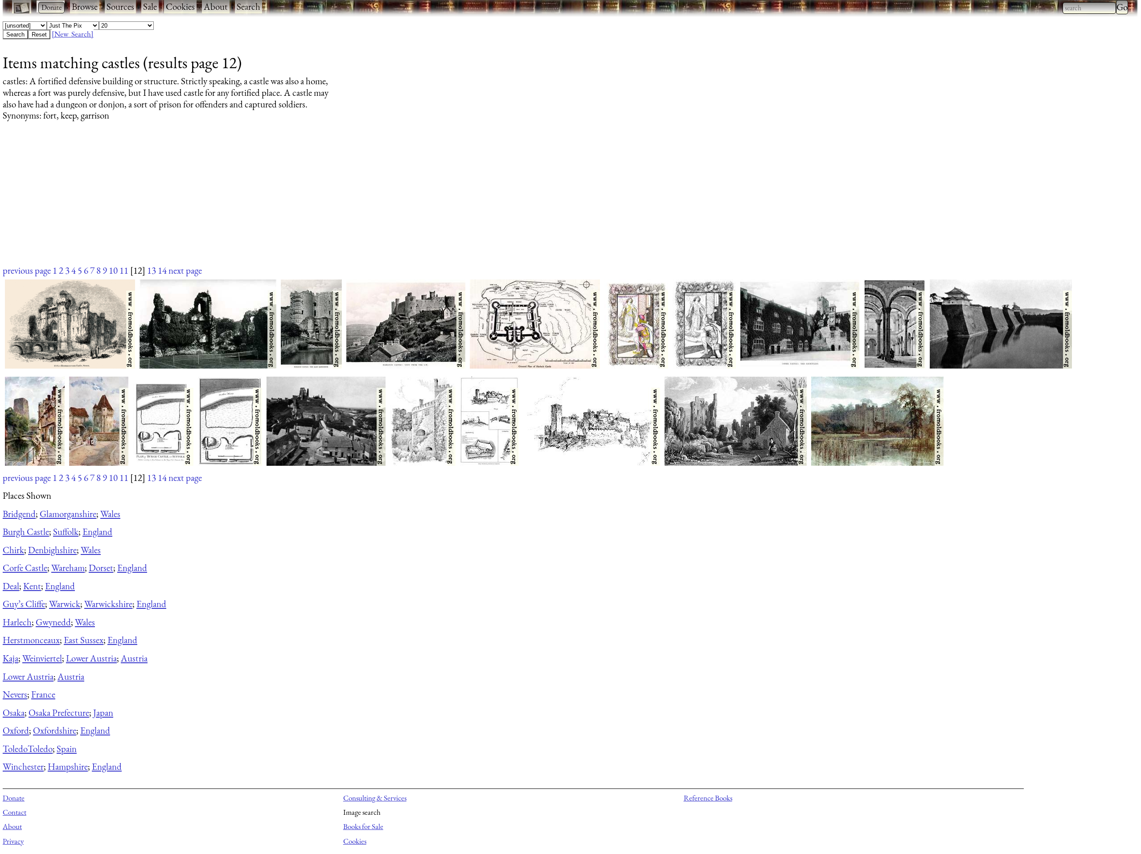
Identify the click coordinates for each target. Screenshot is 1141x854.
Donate (14, 798)
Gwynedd (53, 622)
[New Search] (73, 34)
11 (123, 270)
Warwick (64, 604)
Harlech (17, 622)
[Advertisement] (270, 201)
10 (113, 270)
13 (151, 270)
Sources (120, 6)
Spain (67, 749)
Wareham (68, 568)
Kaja (10, 658)
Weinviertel (42, 658)
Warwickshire (108, 604)
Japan (103, 712)
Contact (14, 812)
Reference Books (708, 798)
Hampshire (68, 766)
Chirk (13, 550)
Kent (32, 586)
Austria (134, 658)
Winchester (23, 766)
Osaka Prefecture (59, 712)
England (97, 532)
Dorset (101, 568)
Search (248, 6)
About (216, 6)
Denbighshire (52, 550)
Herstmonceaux (31, 640)
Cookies (180, 6)
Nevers (15, 694)
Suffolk (65, 532)
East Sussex (83, 640)
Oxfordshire (54, 730)
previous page (27, 270)
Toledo (15, 749)
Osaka (14, 712)
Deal (11, 586)
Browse (85, 6)
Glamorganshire (68, 514)
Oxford (16, 730)
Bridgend (19, 514)
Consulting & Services (374, 798)
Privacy (13, 841)
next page (185, 270)
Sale (150, 6)
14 (162, 270)
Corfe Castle (25, 568)
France (43, 694)
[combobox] (1089, 8)
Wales (110, 514)
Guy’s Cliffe (24, 604)
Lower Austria (91, 658)
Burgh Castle (26, 532)
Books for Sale (363, 826)
